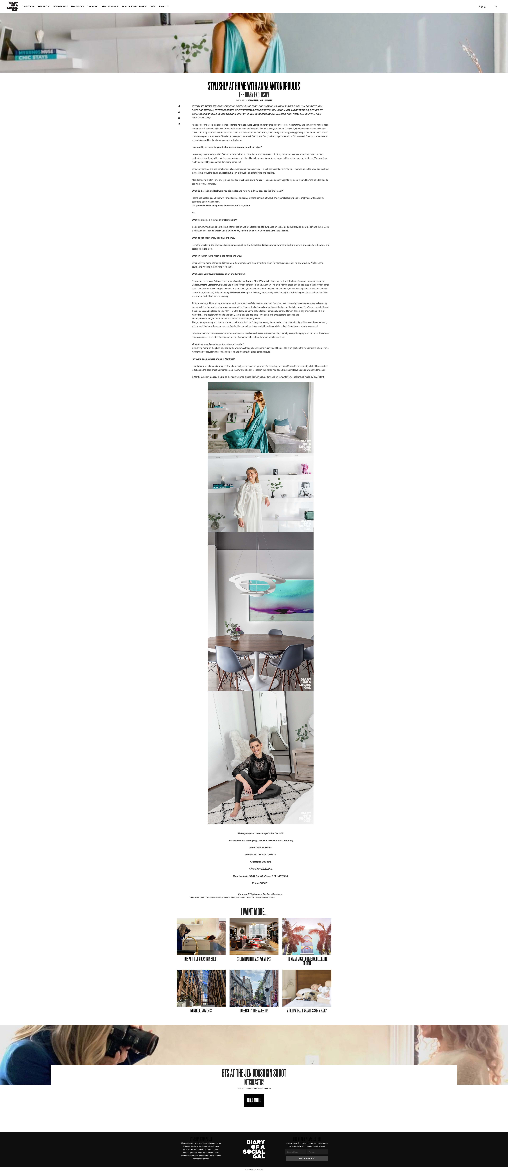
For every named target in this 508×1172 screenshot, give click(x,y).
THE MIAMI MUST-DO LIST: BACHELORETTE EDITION (306, 961)
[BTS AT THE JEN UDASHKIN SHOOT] (201, 936)
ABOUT (163, 7)
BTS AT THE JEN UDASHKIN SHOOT (201, 959)
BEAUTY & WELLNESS (133, 7)
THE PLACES (77, 7)
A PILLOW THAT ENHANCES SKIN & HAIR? (307, 1011)
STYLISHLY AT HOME (251, 897)
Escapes (268, 100)
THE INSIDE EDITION (267, 897)
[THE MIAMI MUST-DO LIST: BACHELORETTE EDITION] (306, 936)
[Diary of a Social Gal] (12, 6)
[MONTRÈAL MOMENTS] (201, 988)
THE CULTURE (109, 7)
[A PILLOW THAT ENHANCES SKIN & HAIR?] (306, 988)
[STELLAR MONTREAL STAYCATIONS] (254, 936)
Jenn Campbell (255, 1088)
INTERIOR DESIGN (228, 897)
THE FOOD (92, 7)
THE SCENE (28, 7)
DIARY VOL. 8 (205, 897)
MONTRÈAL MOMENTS (201, 1011)
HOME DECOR (216, 897)
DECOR (197, 897)
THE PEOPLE (59, 7)
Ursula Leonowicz (255, 100)
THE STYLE (43, 7)
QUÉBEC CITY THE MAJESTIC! (254, 1011)
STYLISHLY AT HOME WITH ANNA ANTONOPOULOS (254, 86)
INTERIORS (240, 897)
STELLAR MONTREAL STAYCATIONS (254, 959)
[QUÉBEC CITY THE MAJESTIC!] (254, 988)
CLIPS (153, 7)
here (259, 893)
